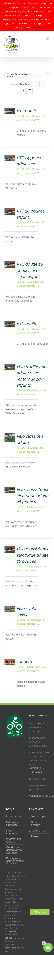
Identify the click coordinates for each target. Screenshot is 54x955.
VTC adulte (27, 323)
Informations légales (13, 840)
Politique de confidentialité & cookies (14, 861)
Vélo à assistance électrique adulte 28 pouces (33, 495)
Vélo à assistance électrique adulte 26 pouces (33, 555)
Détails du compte (37, 823)
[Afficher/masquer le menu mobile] (48, 38)
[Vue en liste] (29, 89)
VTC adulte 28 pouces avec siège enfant (30, 270)
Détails (10, 108)
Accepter (40, 912)
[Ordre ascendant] (47, 73)
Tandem (24, 661)
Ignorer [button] (36, 27)
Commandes (38, 830)
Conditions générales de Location (14, 850)
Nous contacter (12, 831)
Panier (35, 836)
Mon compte (13, 816)
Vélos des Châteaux (12, 823)
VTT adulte (27, 110)
